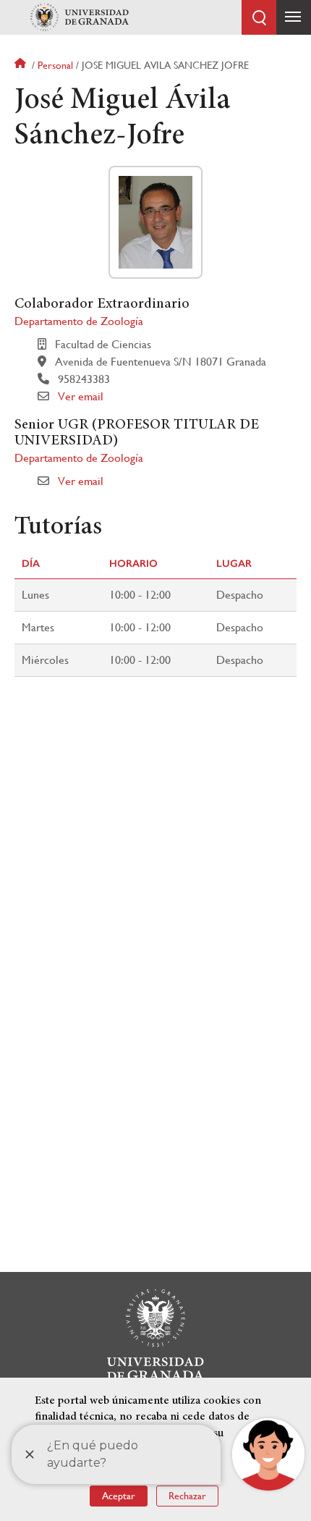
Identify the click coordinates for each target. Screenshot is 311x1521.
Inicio (21, 65)
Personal (55, 65)
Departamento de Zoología (78, 321)
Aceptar (118, 1495)
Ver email (80, 396)
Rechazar (187, 1495)
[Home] (79, 17)
